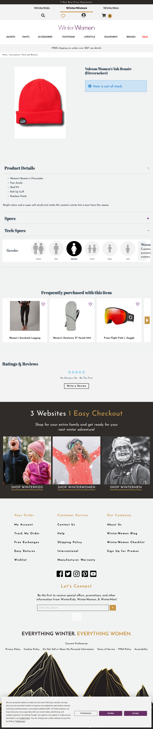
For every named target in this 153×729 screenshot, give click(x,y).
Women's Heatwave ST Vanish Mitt (72, 338)
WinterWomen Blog (122, 533)
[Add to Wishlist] (43, 303)
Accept (135, 713)
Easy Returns (24, 551)
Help (61, 533)
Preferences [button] (20, 721)
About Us (114, 524)
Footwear (68, 37)
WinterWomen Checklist (126, 542)
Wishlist (20, 560)
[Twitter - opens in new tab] (68, 574)
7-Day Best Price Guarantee (76, 2)
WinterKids (42, 8)
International (68, 551)
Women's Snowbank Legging (25, 338)
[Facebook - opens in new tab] (60, 574)
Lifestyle (89, 37)
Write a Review (76, 386)
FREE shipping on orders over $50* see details (76, 48)
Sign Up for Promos (123, 551)
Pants (25, 37)
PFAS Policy (124, 649)
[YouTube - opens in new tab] (93, 574)
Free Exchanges (26, 542)
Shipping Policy (70, 542)
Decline (111, 713)
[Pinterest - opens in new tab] (85, 574)
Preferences (85, 713)
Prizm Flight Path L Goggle (119, 338)
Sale (145, 37)
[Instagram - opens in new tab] (76, 574)
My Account (23, 524)
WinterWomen (76, 8)
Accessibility (141, 649)
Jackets (10, 37)
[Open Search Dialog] (43, 15)
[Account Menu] (84, 15)
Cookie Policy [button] (24, 718)
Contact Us (66, 524)
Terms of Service (106, 649)
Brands (131, 37)
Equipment (111, 37)
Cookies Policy (31, 649)
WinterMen (111, 8)
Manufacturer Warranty (76, 560)
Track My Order (27, 533)
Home (5, 55)
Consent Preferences (76, 643)
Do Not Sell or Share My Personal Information (68, 649)
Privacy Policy (12, 649)
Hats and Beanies (30, 55)
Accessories (45, 37)
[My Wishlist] (63, 15)
